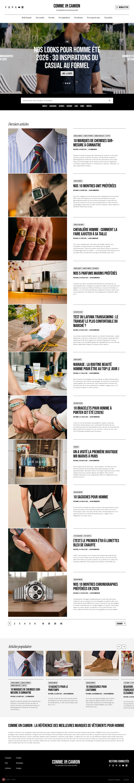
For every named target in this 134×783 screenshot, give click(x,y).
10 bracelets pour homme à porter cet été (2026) (92, 410)
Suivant (120, 623)
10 (43, 623)
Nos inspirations (64, 17)
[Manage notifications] (3, 779)
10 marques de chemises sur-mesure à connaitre (93, 143)
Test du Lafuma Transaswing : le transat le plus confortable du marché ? (95, 321)
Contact (18, 757)
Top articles (108, 17)
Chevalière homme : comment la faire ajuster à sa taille (95, 232)
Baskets (44, 106)
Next (124, 647)
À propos (8, 757)
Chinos (82, 106)
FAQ (6, 763)
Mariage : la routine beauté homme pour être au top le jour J (96, 366)
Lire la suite (11, 65)
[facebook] (6, 7)
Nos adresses (78, 17)
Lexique (18, 768)
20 (49, 623)
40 (61, 623)
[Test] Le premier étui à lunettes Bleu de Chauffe (96, 543)
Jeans (76, 106)
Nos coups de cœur (93, 17)
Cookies (126, 780)
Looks (67, 42)
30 (55, 623)
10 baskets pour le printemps (58, 688)
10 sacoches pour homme (90, 497)
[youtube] (19, 7)
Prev (119, 647)
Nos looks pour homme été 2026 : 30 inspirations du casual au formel (67, 58)
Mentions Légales (114, 780)
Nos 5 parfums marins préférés (95, 273)
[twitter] (16, 7)
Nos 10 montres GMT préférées (94, 186)
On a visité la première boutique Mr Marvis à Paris (95, 454)
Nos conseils (40, 17)
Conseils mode (124, 50)
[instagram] (9, 7)
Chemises (61, 106)
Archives (8, 768)
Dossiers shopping (14, 50)
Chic (117, 50)
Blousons (69, 106)
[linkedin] (22, 7)
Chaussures (53, 106)
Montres (89, 106)
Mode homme (26, 17)
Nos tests (51, 17)
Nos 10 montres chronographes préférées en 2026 (95, 586)
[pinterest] (12, 7)
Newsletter (123, 7)
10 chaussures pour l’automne (96, 688)
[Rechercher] (109, 100)
